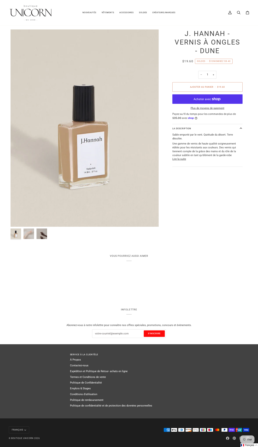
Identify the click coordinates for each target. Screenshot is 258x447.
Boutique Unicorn (22, 438)
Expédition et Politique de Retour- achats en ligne (99, 371)
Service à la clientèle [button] (84, 354)
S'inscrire (154, 333)
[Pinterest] (234, 438)
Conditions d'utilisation (83, 394)
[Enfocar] (85, 128)
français (17, 430)
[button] (108, 12)
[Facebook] (227, 438)
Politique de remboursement (86, 400)
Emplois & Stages (80, 388)
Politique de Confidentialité (86, 382)
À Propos (75, 359)
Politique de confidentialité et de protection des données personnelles (111, 405)
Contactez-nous (79, 365)
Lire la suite (179, 158)
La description (181, 128)
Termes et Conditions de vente (88, 377)
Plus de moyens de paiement (207, 108)
